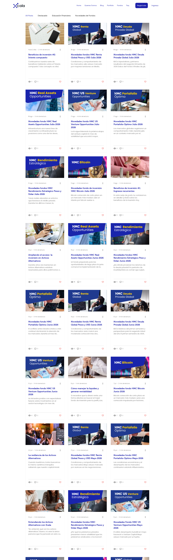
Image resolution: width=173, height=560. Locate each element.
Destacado (42, 15)
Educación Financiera (61, 15)
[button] (120, 5)
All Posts (29, 15)
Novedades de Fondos (85, 15)
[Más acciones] (61, 49)
